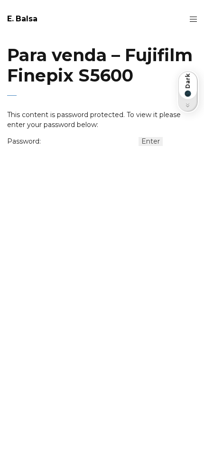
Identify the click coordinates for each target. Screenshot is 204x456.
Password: (24, 141)
